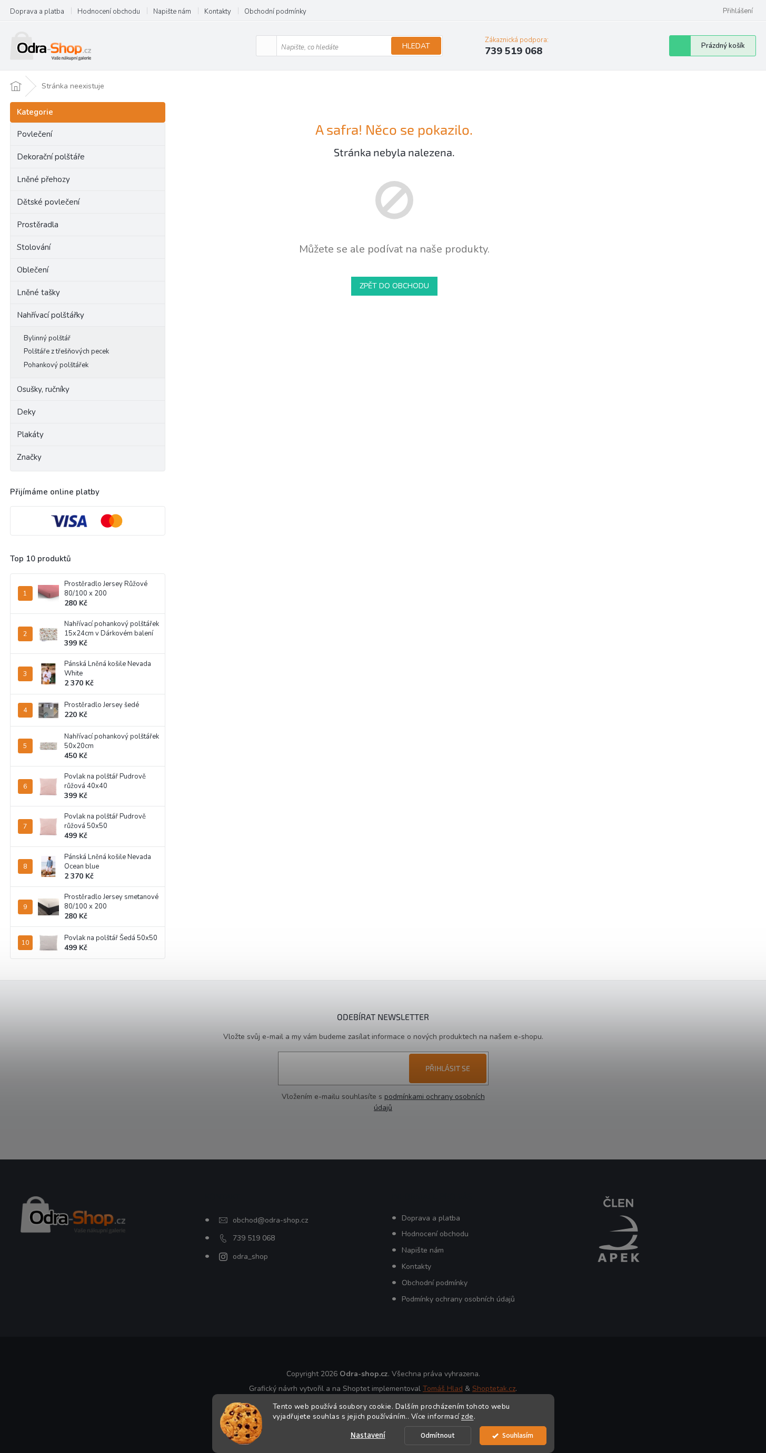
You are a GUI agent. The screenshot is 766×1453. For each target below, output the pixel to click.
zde (467, 1416)
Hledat (416, 46)
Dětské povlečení (48, 202)
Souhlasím (517, 1435)
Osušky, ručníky (43, 389)
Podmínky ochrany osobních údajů (458, 1299)
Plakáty (30, 434)
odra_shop (250, 1257)
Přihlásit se (447, 1068)
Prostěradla (37, 224)
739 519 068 (254, 1238)
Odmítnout (438, 1435)
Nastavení (368, 1435)
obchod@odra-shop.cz (270, 1220)
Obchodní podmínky (275, 11)
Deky (26, 412)
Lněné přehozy (43, 179)
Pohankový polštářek (56, 365)
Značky (29, 457)
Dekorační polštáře (51, 157)
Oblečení (32, 270)
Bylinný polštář (47, 338)
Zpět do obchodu (394, 286)
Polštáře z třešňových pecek (66, 351)
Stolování (34, 247)
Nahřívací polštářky (50, 315)
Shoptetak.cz (493, 1389)
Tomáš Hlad (443, 1389)
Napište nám (172, 11)
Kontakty (217, 11)
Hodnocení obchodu (108, 11)
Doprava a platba (37, 11)
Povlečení (34, 134)
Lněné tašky (38, 292)
